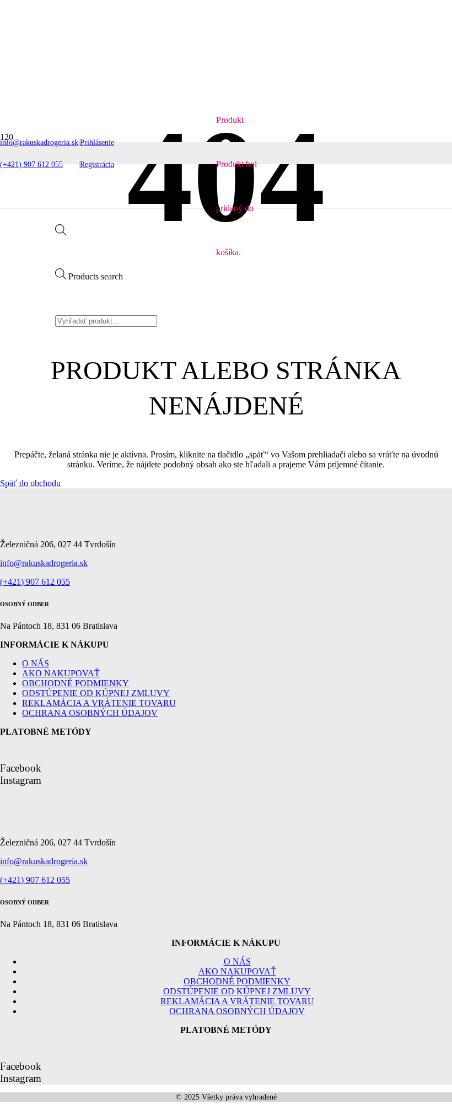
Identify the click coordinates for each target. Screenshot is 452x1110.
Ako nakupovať (61, 673)
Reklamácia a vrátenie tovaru (99, 703)
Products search (95, 276)
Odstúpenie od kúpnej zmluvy (96, 693)
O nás (35, 663)
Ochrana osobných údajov (90, 713)
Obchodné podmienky (75, 683)
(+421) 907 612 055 (35, 581)
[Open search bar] (60, 232)
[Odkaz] (27, 217)
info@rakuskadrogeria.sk (44, 563)
